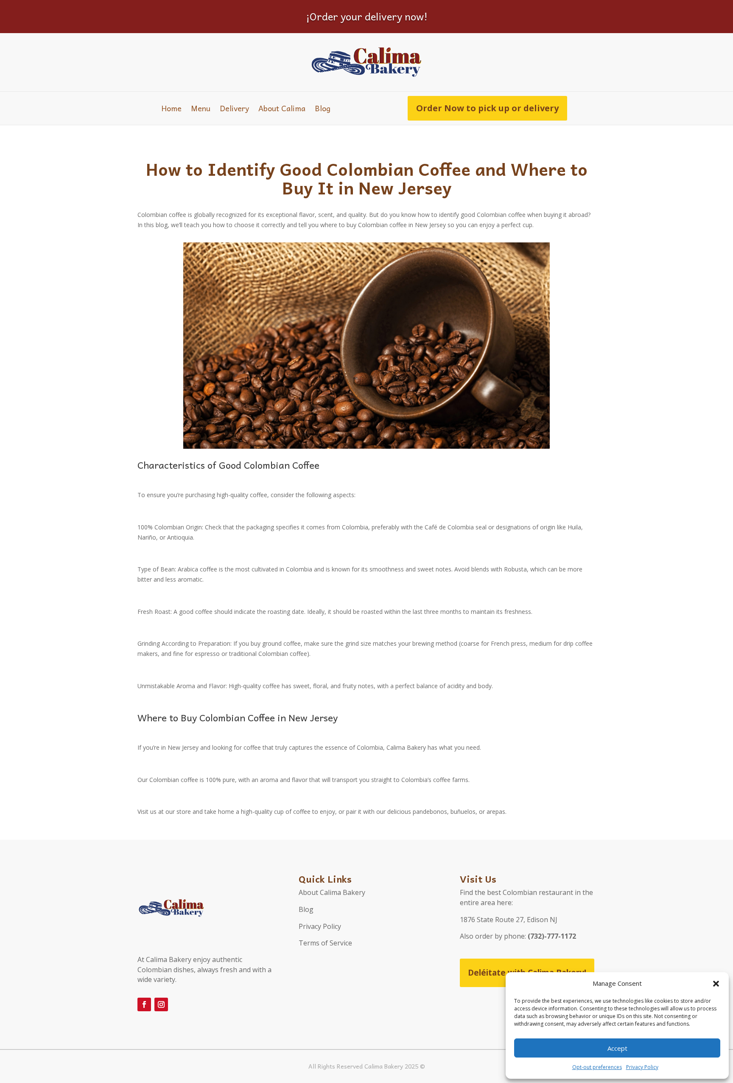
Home (171, 109)
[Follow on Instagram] (161, 1004)
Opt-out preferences (597, 1067)
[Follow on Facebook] (144, 1004)
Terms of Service (325, 943)
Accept (617, 1048)
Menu (200, 109)
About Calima (281, 109)
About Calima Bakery (332, 892)
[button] (716, 983)
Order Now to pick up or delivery (487, 108)
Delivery (234, 109)
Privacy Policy (642, 1067)
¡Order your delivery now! (367, 16)
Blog (322, 109)
